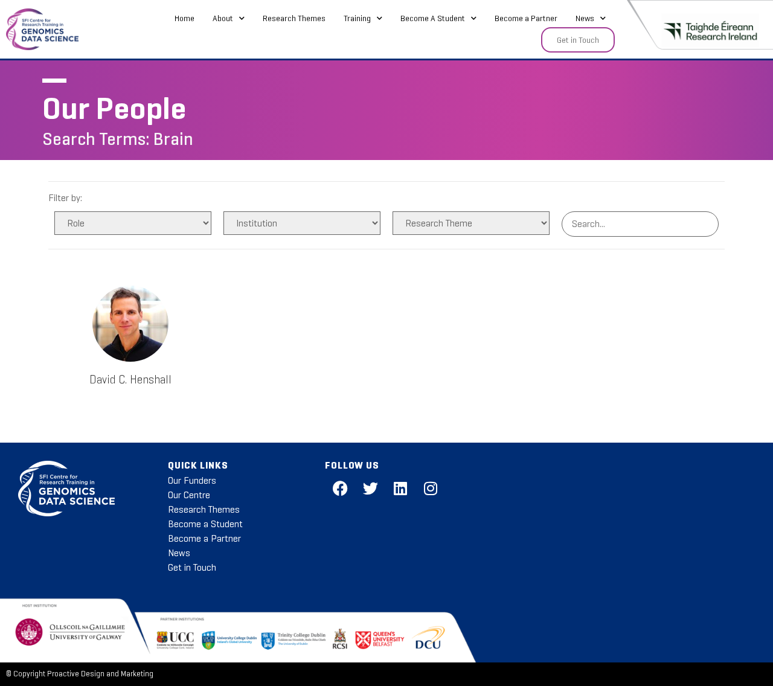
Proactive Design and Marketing (100, 674)
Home (184, 18)
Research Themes (294, 18)
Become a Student (205, 524)
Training (357, 18)
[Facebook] (340, 488)
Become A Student (432, 18)
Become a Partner (526, 18)
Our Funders (192, 480)
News (585, 18)
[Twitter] (370, 488)
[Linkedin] (400, 488)
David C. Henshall (130, 379)
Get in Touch (192, 567)
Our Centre (189, 495)
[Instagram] (430, 488)
